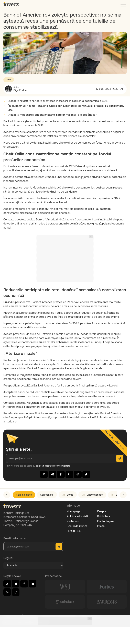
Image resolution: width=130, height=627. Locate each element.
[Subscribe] (119, 458)
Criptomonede (95, 494)
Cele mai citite (24, 494)
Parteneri (73, 521)
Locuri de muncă (77, 526)
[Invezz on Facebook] (61, 474)
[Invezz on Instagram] (78, 474)
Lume (9, 79)
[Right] (123, 494)
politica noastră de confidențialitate (53, 466)
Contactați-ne (105, 521)
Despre (101, 511)
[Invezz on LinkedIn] (69, 474)
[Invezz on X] (44, 474)
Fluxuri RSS (74, 531)
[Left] (6, 494)
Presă (101, 526)
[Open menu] (124, 5)
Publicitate (103, 516)
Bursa (70, 494)
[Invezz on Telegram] (52, 474)
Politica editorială (77, 516)
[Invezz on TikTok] (86, 474)
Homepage (73, 511)
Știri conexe (46, 494)
